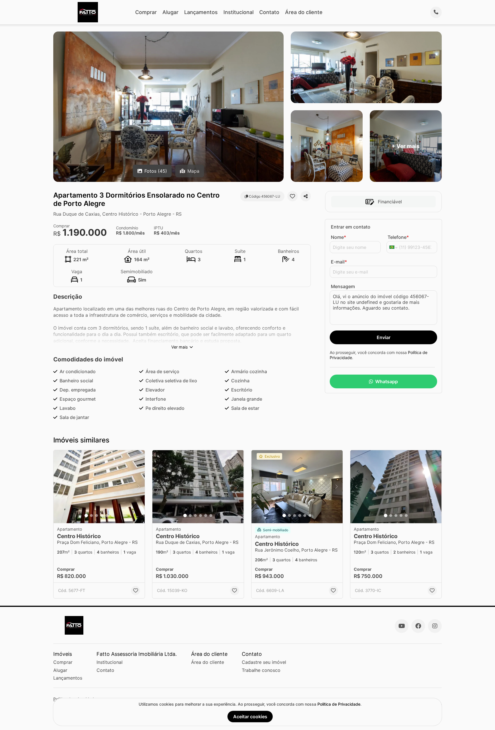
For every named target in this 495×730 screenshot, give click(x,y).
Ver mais (179, 347)
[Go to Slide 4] (101, 515)
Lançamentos (201, 12)
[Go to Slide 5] (106, 515)
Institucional (238, 12)
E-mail (339, 262)
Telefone (398, 237)
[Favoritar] (292, 196)
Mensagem (343, 286)
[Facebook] (418, 626)
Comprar (146, 12)
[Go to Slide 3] (96, 515)
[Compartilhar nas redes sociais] (305, 196)
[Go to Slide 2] (91, 515)
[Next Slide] (139, 486)
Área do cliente (304, 12)
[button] (99, 486)
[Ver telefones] (436, 12)
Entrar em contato (350, 227)
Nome (338, 237)
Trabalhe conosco (261, 670)
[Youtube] (401, 626)
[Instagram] (435, 626)
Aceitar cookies (250, 716)
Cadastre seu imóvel (264, 662)
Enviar (383, 337)
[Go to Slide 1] (86, 515)
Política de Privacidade (338, 704)
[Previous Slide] (60, 486)
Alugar (170, 12)
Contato (269, 12)
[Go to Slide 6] (112, 515)
